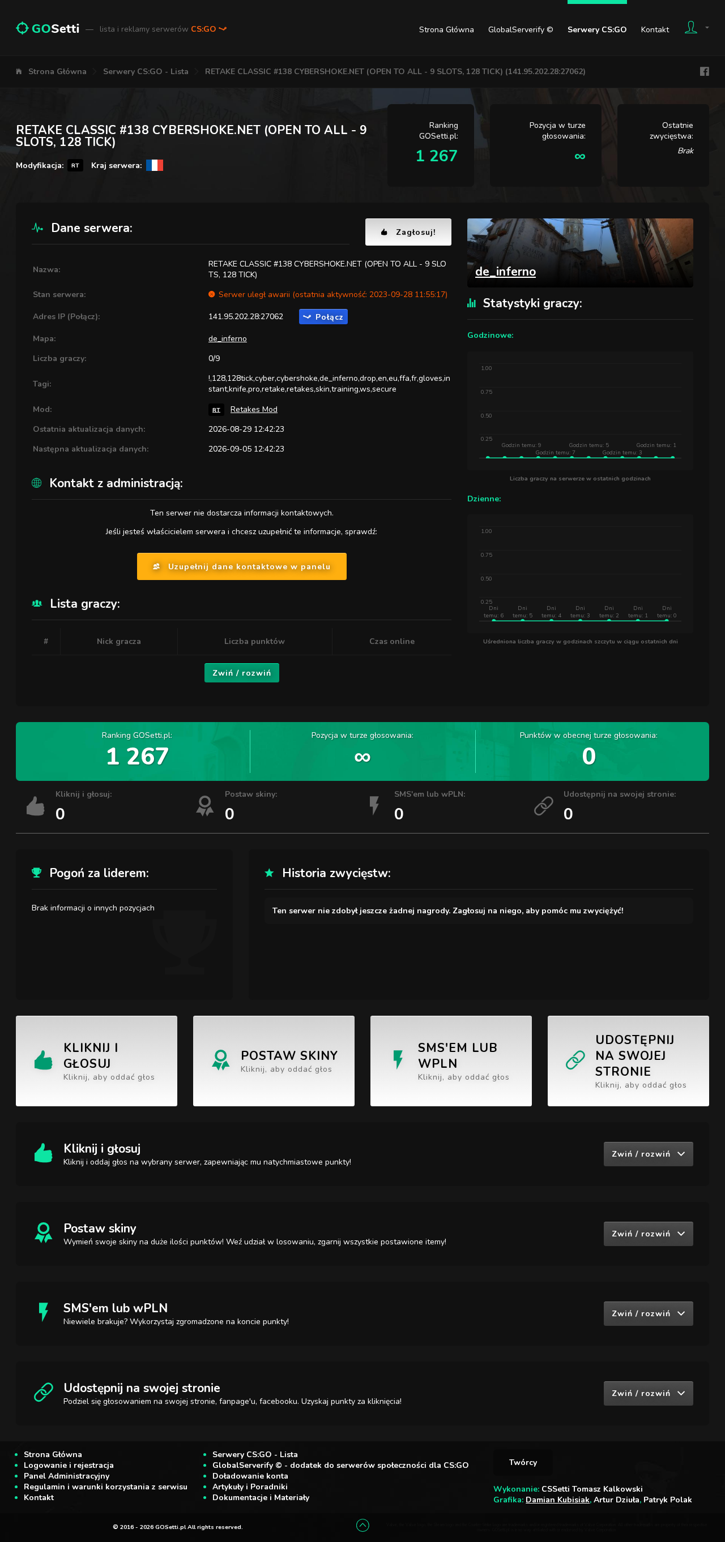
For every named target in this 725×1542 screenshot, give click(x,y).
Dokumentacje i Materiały (260, 1497)
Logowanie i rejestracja (69, 1465)
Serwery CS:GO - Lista (146, 71)
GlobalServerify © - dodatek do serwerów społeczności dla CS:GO (340, 1465)
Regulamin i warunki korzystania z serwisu (105, 1486)
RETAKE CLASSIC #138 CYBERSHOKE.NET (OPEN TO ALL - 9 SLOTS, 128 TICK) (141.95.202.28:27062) (395, 71)
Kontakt (655, 29)
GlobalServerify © (520, 29)
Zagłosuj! (416, 232)
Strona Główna (446, 29)
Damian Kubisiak (558, 1499)
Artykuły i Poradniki (250, 1486)
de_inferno (227, 338)
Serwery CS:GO (597, 29)
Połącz (329, 317)
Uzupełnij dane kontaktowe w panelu (249, 566)
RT (216, 409)
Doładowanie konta (250, 1476)
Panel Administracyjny (66, 1476)
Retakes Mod (254, 409)
